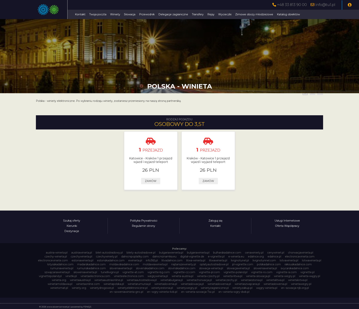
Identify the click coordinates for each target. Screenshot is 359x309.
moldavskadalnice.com (124, 264)
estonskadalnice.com (111, 260)
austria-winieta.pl (56, 252)
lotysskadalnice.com (60, 264)
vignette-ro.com (261, 272)
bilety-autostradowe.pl (141, 252)
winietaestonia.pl (252, 280)
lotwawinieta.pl (311, 260)
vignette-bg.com (159, 272)
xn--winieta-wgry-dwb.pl (233, 291)
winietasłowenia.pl (275, 284)
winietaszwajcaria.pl (247, 284)
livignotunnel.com (264, 260)
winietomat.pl (59, 288)
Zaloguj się (215, 220)
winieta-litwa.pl (232, 276)
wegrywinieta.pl (158, 276)
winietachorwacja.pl (199, 280)
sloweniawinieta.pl (265, 268)
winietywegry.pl (187, 288)
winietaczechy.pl (226, 280)
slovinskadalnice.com (181, 268)
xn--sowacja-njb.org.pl (295, 288)
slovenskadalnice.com (150, 268)
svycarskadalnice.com (295, 268)
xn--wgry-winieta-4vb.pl (162, 291)
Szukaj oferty (71, 220)
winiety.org (79, 288)
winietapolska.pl (114, 284)
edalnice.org (256, 256)
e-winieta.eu (236, 256)
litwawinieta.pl (218, 260)
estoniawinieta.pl (82, 260)
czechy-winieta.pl (56, 256)
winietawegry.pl (301, 284)
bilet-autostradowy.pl (109, 252)
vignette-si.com (286, 272)
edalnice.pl (274, 256)
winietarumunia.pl (139, 284)
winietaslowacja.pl (192, 284)
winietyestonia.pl (162, 288)
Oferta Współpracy (287, 226)
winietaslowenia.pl (219, 284)
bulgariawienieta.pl (171, 252)
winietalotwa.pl (297, 280)
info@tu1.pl (325, 4)
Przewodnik (147, 14)
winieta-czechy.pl (208, 276)
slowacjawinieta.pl (238, 268)
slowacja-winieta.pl (211, 268)
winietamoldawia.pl (60, 284)
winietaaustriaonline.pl (108, 280)
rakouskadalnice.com (298, 264)
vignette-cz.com (184, 272)
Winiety (115, 14)
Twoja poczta (97, 14)
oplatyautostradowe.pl (214, 264)
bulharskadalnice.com (227, 252)
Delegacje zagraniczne (173, 14)
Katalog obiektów (288, 14)
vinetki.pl (71, 276)
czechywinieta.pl (81, 256)
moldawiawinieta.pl (155, 264)
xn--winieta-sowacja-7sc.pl (198, 291)
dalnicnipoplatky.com (135, 256)
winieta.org (59, 280)
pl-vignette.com (242, 264)
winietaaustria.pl (80, 280)
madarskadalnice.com (91, 264)
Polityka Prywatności (143, 220)
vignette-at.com (133, 272)
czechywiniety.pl (106, 256)
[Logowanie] (349, 5)
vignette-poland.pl (235, 272)
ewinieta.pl (135, 260)
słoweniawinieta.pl (85, 272)
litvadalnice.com (172, 260)
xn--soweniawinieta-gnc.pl (126, 291)
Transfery (198, 14)
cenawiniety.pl (254, 252)
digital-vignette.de (192, 256)
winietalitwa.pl (275, 280)
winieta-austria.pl (182, 276)
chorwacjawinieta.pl (300, 252)
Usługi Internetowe (287, 220)
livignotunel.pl (240, 260)
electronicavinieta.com (299, 256)
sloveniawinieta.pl (121, 268)
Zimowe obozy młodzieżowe (254, 14)
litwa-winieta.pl (195, 260)
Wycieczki (224, 14)
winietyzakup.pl (242, 288)
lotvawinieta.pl (289, 260)
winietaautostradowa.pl (142, 280)
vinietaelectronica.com (95, 276)
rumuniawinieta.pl (61, 268)
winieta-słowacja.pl (258, 276)
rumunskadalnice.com (91, 268)
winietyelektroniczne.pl (133, 288)
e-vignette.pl (216, 256)
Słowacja (129, 14)
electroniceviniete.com (53, 260)
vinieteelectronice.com (129, 276)
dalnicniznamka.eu (164, 256)
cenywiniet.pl (275, 252)
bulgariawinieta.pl (198, 252)
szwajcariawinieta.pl (57, 272)
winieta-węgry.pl (309, 276)
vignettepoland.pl (50, 276)
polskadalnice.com (269, 264)
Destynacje (71, 231)
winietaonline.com (88, 284)
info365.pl (152, 260)
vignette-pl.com (209, 272)
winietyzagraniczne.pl (215, 288)
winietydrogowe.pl (102, 288)
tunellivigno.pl (110, 272)
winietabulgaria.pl (171, 280)
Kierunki (72, 226)
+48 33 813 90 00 (292, 4)
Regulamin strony (143, 226)
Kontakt (80, 14)
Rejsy (210, 14)
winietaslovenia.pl (165, 284)
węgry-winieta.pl (266, 288)
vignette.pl (307, 272)
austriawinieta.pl (81, 252)
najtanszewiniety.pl (183, 264)
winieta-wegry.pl (284, 276)
